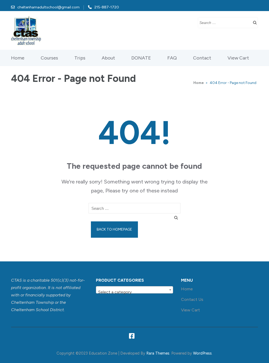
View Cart (238, 58)
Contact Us (192, 299)
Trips (79, 58)
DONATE (141, 58)
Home (17, 58)
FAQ (172, 58)
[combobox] (134, 290)
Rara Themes (157, 353)
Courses (49, 58)
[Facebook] (131, 337)
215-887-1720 (106, 7)
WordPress (202, 353)
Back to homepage (114, 229)
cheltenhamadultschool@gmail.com (48, 7)
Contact (202, 58)
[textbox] (134, 292)
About (108, 58)
